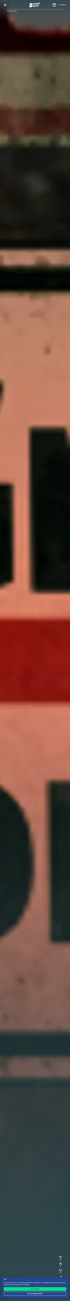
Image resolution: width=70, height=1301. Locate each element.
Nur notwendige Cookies (35, 1293)
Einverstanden (35, 1289)
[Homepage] (35, 5)
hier (28, 1284)
